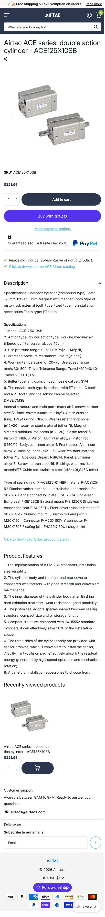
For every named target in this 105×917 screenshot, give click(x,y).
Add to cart (61, 199)
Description (16, 283)
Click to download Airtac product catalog (37, 539)
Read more (94, 4)
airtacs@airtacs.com (28, 812)
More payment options (52, 229)
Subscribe (95, 842)
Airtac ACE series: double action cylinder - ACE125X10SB (27, 749)
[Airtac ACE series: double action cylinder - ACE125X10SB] (29, 715)
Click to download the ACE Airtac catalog (42, 266)
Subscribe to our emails (23, 832)
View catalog (7, 15)
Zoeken (95, 26)
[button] (17, 195)
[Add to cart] (37, 768)
